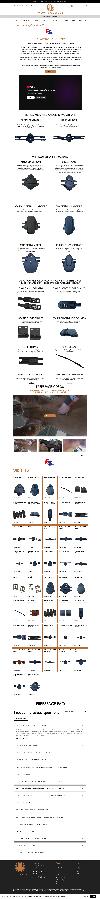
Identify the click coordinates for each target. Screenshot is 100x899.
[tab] (21, 719)
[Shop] (72, 5)
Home (58, 866)
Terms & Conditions (61, 878)
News (57, 876)
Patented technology (61, 889)
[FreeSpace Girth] (50, 92)
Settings (86, 896)
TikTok (78, 872)
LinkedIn (79, 874)
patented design (41, 43)
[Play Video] (26, 446)
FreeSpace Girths (61, 872)
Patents (58, 882)
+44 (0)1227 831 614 (39, 866)
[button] (17, 738)
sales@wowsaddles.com (40, 868)
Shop (57, 874)
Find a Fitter (59, 868)
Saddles (58, 870)
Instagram (79, 868)
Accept (93, 896)
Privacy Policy (60, 880)
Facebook (79, 866)
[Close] (98, 896)
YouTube (79, 870)
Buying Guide (43, 1)
